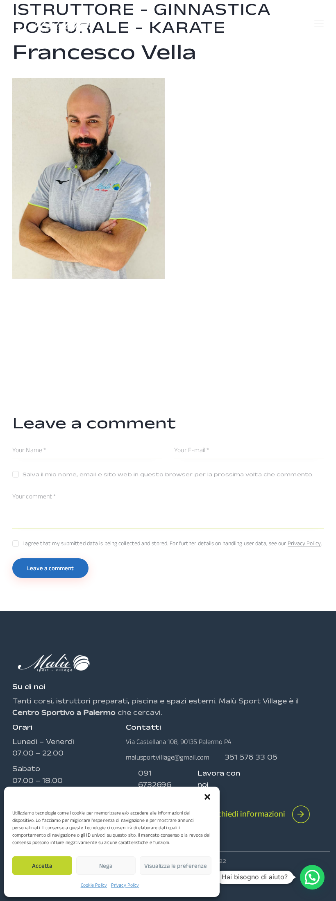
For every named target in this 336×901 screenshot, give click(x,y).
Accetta (42, 865)
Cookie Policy (94, 884)
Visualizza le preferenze (175, 865)
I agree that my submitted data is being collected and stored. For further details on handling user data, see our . (172, 543)
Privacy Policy (125, 884)
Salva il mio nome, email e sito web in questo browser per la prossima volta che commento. (168, 474)
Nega (106, 865)
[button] (207, 797)
